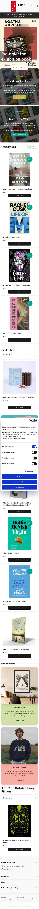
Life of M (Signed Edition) (12, 237)
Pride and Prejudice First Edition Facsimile (18, 397)
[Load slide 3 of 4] (19, 67)
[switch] (34, 452)
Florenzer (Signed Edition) (12, 333)
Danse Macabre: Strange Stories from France (16, 841)
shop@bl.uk (7, 869)
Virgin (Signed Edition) (11, 553)
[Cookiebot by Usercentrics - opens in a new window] (29, 420)
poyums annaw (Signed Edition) (14, 601)
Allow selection (19, 482)
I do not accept (19, 487)
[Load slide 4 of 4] (21, 67)
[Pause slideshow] (26, 68)
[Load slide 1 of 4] (13, 67)
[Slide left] (2, 15)
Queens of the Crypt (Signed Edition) (16, 285)
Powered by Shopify (27, 906)
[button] (2, 6)
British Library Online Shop (17, 906)
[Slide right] (37, 15)
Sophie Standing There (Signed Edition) (17, 189)
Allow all (19, 476)
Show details (29, 471)
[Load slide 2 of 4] (16, 67)
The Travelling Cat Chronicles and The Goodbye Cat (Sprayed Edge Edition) (17, 504)
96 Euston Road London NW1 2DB (14, 866)
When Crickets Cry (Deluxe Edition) (16, 649)
